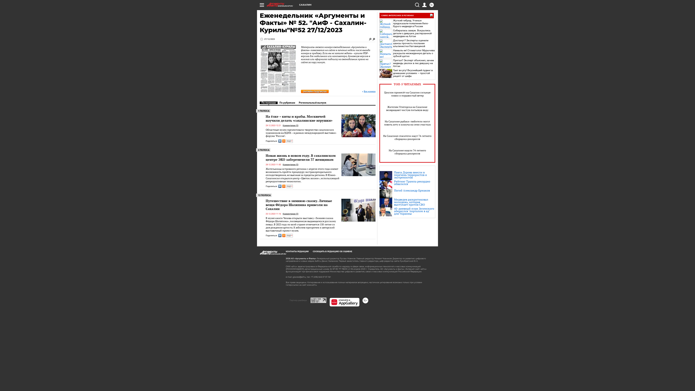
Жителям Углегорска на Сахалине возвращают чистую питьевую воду (407, 108)
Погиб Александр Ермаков (412, 190)
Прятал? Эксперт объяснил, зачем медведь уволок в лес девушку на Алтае (413, 63)
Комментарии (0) (290, 125)
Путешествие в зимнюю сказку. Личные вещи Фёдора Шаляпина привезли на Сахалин (299, 205)
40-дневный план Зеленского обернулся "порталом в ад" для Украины (414, 211)
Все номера (370, 91)
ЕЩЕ (289, 141)
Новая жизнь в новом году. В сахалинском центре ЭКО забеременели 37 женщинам (301, 157)
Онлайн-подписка (315, 91)
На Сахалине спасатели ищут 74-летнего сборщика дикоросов (407, 137)
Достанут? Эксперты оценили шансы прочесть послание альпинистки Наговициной (410, 43)
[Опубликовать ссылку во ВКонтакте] (279, 141)
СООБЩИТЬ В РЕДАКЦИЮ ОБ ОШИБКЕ (332, 251)
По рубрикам (287, 102)
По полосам (269, 102)
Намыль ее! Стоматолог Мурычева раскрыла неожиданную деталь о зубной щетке (414, 53)
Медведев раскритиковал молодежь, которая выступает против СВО (411, 202)
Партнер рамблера (298, 300)
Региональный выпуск (312, 102)
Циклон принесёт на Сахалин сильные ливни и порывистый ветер (407, 94)
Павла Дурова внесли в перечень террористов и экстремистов (410, 175)
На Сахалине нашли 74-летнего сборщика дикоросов (407, 152)
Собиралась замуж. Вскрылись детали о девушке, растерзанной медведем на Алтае (412, 33)
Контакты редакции (297, 251)
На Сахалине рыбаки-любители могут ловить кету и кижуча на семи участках (407, 123)
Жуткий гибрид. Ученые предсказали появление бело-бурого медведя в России (411, 23)
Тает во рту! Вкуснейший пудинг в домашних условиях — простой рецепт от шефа (413, 73)
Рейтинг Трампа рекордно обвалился (412, 182)
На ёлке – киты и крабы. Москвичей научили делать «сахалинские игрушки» (299, 118)
